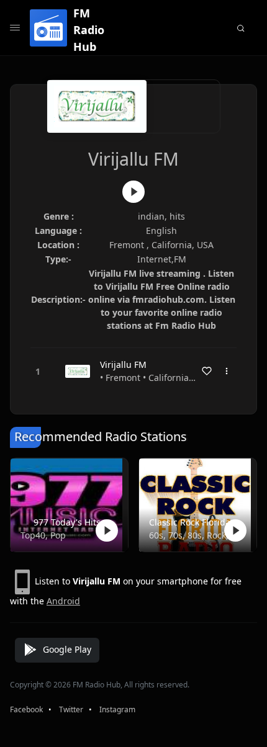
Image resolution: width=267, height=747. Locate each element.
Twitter (71, 709)
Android (63, 601)
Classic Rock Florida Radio (195, 522)
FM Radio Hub (88, 30)
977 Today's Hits (67, 522)
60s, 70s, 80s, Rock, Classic (195, 535)
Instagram (117, 709)
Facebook (26, 709)
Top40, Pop (43, 535)
